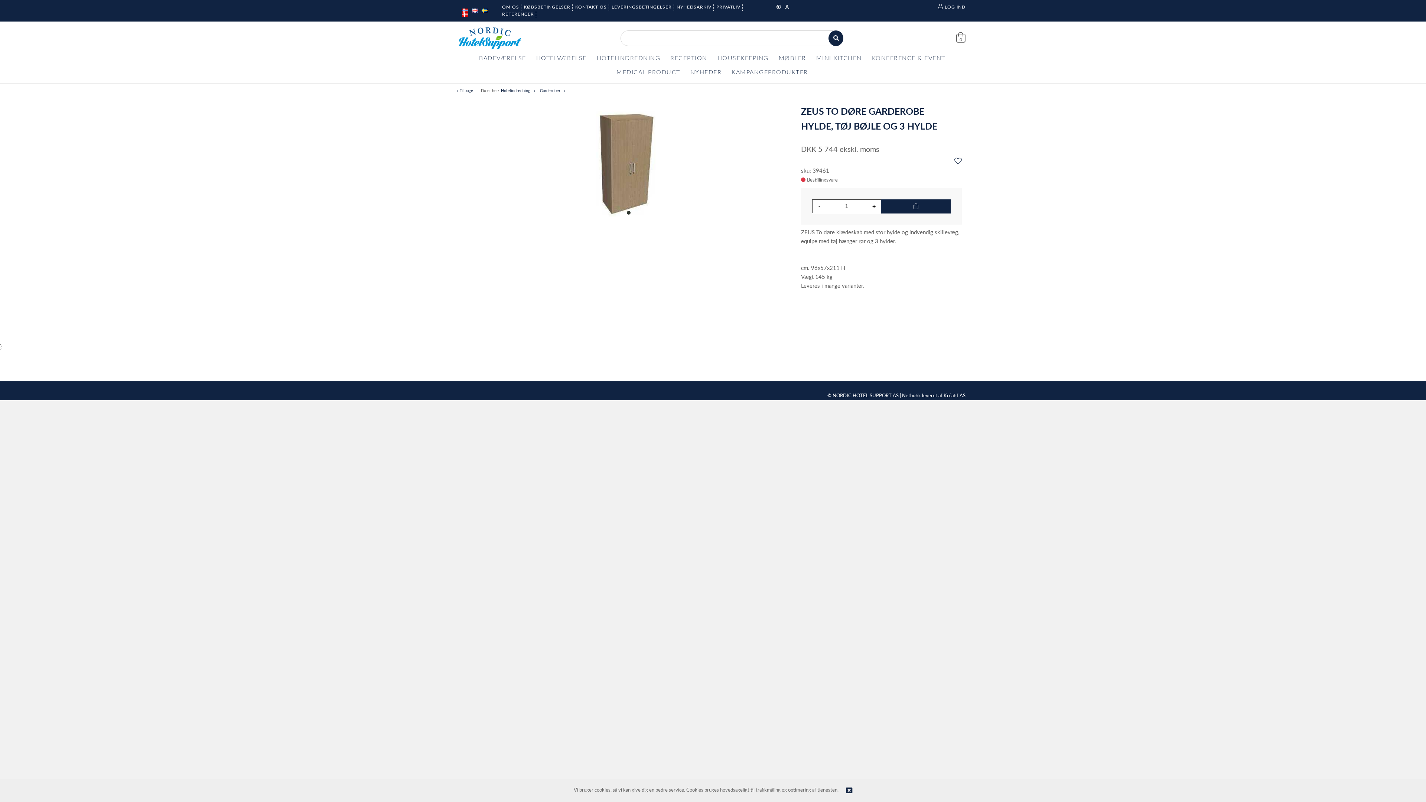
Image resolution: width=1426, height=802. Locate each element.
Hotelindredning (515, 91)
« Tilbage (465, 91)
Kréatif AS (955, 396)
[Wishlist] (958, 161)
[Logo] (490, 38)
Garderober (550, 91)
